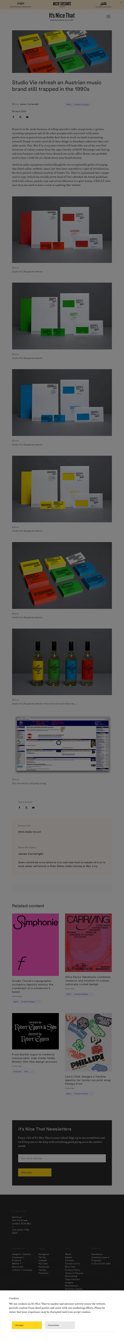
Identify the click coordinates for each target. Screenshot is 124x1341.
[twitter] (20, 117)
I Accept (19, 1325)
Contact (69, 1260)
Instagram (44, 1254)
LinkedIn (43, 1260)
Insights (69, 1282)
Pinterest (43, 1273)
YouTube (43, 1263)
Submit (68, 1257)
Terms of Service (74, 1273)
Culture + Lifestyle (22, 1270)
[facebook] (13, 117)
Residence (97, 1254)
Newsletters (71, 1285)
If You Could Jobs (101, 1263)
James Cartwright (29, 104)
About (68, 1254)
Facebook (44, 1267)
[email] (27, 117)
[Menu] (108, 16)
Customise (53, 1325)
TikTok (42, 1257)
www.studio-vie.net (29, 832)
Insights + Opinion (21, 1254)
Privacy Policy (72, 1270)
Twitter (42, 1270)
